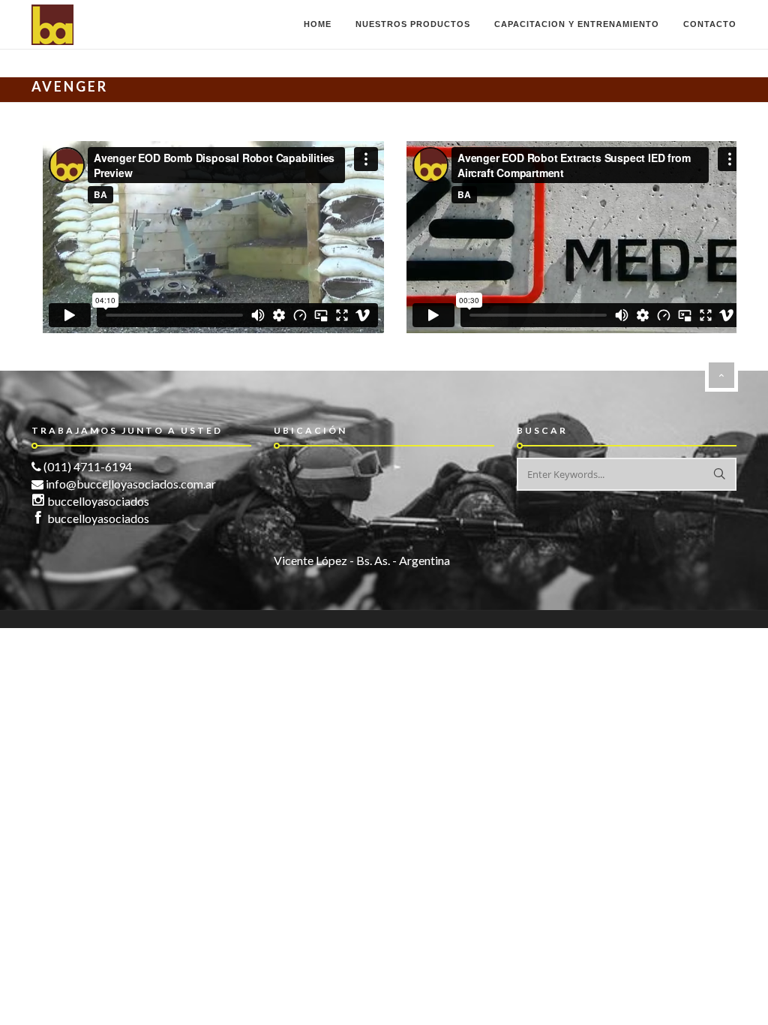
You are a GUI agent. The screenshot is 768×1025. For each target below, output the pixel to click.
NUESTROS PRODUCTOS (413, 24)
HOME (318, 24)
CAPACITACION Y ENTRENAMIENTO (576, 24)
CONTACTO (709, 24)
